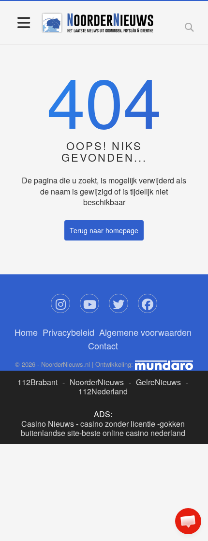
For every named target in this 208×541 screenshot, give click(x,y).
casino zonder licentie (117, 423)
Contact (103, 345)
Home (26, 332)
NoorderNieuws (97, 382)
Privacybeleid (68, 332)
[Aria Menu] (23, 22)
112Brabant (37, 382)
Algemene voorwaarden (145, 332)
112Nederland (103, 391)
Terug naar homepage (104, 230)
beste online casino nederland (133, 432)
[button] (188, 521)
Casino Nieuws (47, 423)
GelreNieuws (158, 382)
